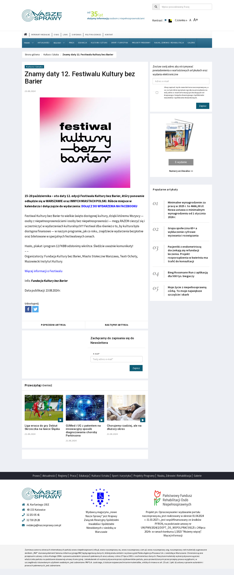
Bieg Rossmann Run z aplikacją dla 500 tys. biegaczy (188, 274)
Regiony (57, 43)
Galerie (191, 42)
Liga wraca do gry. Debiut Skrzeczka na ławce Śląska (42, 427)
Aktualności (44, 42)
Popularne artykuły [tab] (165, 189)
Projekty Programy (141, 42)
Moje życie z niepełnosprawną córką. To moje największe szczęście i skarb (187, 290)
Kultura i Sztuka (99, 42)
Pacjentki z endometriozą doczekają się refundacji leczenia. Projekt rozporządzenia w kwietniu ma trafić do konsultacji (188, 254)
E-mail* (96, 354)
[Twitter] (35, 309)
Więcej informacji (172, 535)
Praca (71, 42)
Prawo (27, 43)
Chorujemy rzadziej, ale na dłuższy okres (124, 427)
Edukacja (82, 42)
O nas (56, 34)
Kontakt (109, 34)
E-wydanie (181, 162)
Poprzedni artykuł (53, 324)
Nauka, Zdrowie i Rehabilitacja (169, 42)
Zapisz (136, 368)
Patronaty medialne (40, 34)
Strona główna (32, 54)
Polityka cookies (93, 34)
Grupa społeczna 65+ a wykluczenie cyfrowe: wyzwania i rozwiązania (183, 231)
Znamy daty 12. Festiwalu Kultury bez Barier (88, 54)
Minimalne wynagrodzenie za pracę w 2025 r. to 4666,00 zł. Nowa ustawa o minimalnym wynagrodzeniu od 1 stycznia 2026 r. (187, 210)
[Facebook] (28, 309)
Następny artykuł (116, 324)
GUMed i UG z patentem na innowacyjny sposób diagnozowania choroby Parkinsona (83, 430)
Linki (65, 34)
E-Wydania (76, 34)
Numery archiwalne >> (181, 171)
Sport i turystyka (119, 42)
